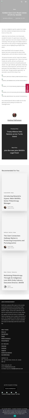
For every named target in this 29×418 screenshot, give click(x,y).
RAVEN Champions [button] (5, 338)
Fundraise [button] (3, 348)
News (14, 9)
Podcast (9, 272)
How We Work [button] (4, 334)
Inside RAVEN (7, 192)
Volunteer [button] (3, 346)
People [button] (3, 336)
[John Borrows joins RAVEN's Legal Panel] (14, 150)
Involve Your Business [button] (6, 352)
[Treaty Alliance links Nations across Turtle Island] (14, 133)
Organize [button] (3, 350)
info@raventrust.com (10, 367)
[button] (26, 1)
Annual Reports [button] (5, 340)
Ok (14, 415)
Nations (11, 232)
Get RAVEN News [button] (5, 354)
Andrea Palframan (8, 18)
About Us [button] (3, 332)
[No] (27, 413)
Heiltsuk (6, 232)
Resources (14, 272)
